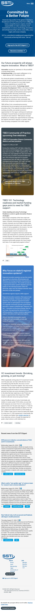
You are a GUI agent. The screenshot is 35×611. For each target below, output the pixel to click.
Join (22, 560)
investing (18, 423)
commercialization (17, 506)
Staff (11, 564)
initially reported (23, 415)
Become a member (16, 51)
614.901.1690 (7, 592)
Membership (13, 566)
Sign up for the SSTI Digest (17, 45)
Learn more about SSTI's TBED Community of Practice (15, 182)
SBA (17, 540)
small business (8, 540)
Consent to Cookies (8, 608)
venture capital (8, 423)
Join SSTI (11, 574)
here (9, 176)
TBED (7, 260)
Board (12, 562)
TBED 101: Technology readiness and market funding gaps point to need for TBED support (17, 204)
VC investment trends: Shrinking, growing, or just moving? (17, 374)
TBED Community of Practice (14, 570)
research (7, 506)
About (11, 560)
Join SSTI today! (10, 355)
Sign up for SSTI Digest (11, 578)
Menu (28, 3)
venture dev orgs (20, 474)
